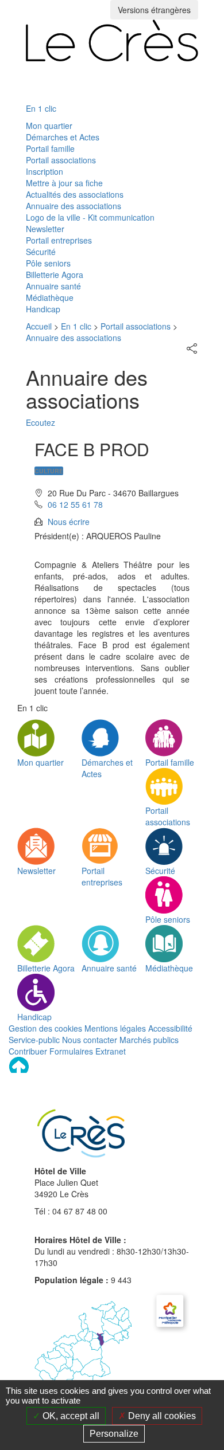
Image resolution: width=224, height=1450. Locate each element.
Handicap (43, 309)
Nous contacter (89, 1039)
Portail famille (50, 148)
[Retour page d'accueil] (112, 40)
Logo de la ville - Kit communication (90, 217)
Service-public (34, 1039)
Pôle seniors (48, 263)
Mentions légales (115, 1028)
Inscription (44, 171)
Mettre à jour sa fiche (64, 183)
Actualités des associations (74, 194)
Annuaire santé (53, 286)
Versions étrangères (154, 9)
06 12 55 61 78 (75, 504)
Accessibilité (170, 1028)
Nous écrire (69, 521)
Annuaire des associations (73, 205)
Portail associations (61, 160)
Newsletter (45, 228)
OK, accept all (69, 1416)
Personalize (114, 1434)
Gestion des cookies (45, 1028)
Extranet (110, 1051)
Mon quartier (49, 125)
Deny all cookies (161, 1416)
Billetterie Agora (54, 274)
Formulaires (71, 1051)
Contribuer (28, 1051)
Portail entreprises (59, 240)
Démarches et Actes (62, 137)
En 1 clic (41, 108)
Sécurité (41, 251)
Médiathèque (50, 297)
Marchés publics (149, 1039)
